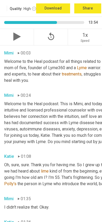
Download (53, 8)
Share (88, 8)
